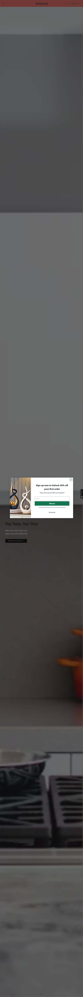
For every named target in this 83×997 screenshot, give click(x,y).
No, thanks (52, 512)
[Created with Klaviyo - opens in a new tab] (41, 518)
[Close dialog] (71, 479)
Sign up (52, 503)
